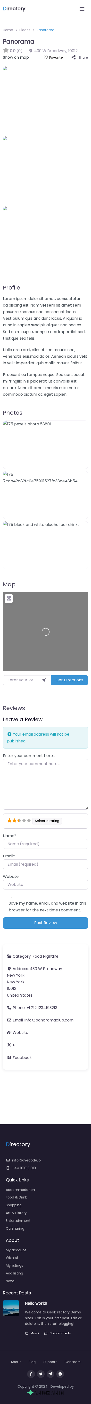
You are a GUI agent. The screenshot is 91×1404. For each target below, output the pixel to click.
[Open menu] (82, 9)
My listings (14, 1265)
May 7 (35, 1333)
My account (16, 1250)
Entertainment (18, 1220)
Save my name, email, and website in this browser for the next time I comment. (47, 906)
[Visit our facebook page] (31, 1374)
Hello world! (36, 1303)
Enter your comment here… (29, 755)
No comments (60, 1333)
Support (50, 1361)
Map (9, 584)
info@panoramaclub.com (49, 1020)
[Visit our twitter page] (41, 1374)
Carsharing (15, 1228)
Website (11, 876)
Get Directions (69, 680)
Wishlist (12, 1257)
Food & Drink (16, 1197)
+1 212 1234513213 (41, 1008)
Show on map (16, 57)
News (10, 1281)
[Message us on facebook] (60, 1374)
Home (8, 30)
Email (9, 856)
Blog (32, 1361)
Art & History (16, 1212)
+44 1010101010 (24, 1168)
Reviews (14, 708)
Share (83, 57)
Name (9, 836)
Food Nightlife (45, 956)
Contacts (73, 1361)
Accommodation (20, 1189)
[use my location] (44, 680)
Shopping (14, 1205)
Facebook (22, 1057)
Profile (11, 287)
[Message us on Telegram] (50, 1374)
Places (24, 30)
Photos (12, 413)
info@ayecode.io (26, 1160)
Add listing (14, 1273)
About (16, 1361)
